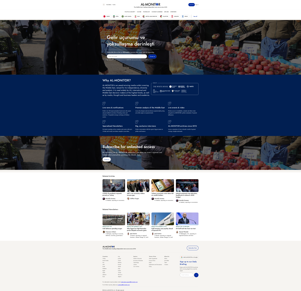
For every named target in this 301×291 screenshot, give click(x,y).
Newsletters (108, 4)
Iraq (119, 256)
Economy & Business (157, 11)
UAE (103, 264)
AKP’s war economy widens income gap (136, 194)
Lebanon (104, 274)
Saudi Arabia (105, 260)
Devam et (106, 159)
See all (195, 16)
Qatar (104, 272)
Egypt (104, 270)
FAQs (150, 262)
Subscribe (192, 4)
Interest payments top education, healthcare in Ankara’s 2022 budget (186, 195)
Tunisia (119, 272)
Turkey (104, 258)
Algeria (119, 276)
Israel (104, 266)
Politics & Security (130, 11)
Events (114, 4)
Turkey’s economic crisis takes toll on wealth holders (162, 194)
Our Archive (136, 266)
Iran (103, 262)
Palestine (104, 268)
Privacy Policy (152, 260)
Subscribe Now (193, 248)
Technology (146, 11)
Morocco (120, 274)
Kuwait (119, 264)
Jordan (119, 258)
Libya (119, 268)
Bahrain (119, 262)
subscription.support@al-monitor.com (129, 282)
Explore (166, 11)
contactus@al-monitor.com (124, 285)
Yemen (119, 266)
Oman (119, 260)
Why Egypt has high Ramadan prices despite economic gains (137, 229)
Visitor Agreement (153, 258)
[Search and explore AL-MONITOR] (104, 4)
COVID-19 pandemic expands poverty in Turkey (112, 194)
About (165, 258)
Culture (139, 11)
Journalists (166, 260)
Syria (104, 276)
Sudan (119, 270)
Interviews (173, 11)
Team (165, 262)
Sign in (196, 4)
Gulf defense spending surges (112, 229)
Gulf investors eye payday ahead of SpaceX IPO (162, 229)
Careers (166, 264)
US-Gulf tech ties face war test (186, 229)
